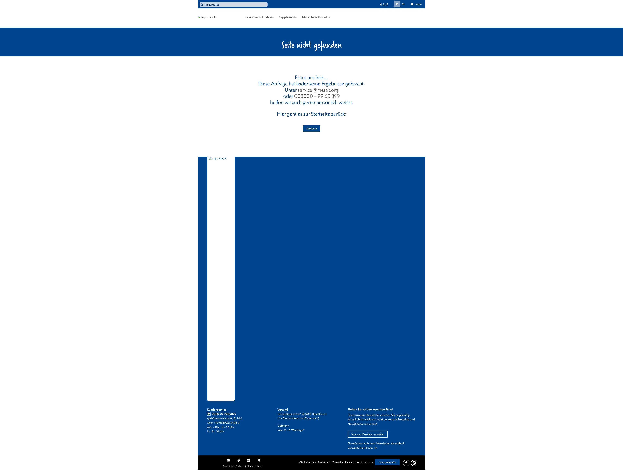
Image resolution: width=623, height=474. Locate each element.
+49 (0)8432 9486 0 (227, 422)
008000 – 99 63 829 (317, 96)
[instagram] (414, 463)
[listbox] (400, 4)
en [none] (403, 4)
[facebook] (406, 463)
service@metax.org (318, 90)
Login (418, 4)
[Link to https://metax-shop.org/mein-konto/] (412, 3)
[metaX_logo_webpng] (207, 17)
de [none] (396, 4)
